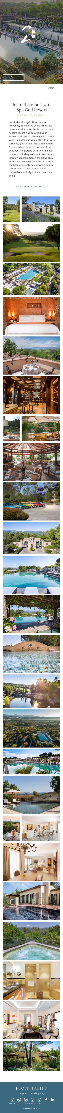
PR (40, 1104)
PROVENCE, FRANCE (31, 115)
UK (19, 1104)
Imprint (24, 1093)
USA (26, 1104)
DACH (12, 1104)
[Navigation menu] (58, 4)
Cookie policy (37, 1093)
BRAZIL (33, 1104)
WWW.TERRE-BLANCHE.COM (31, 186)
